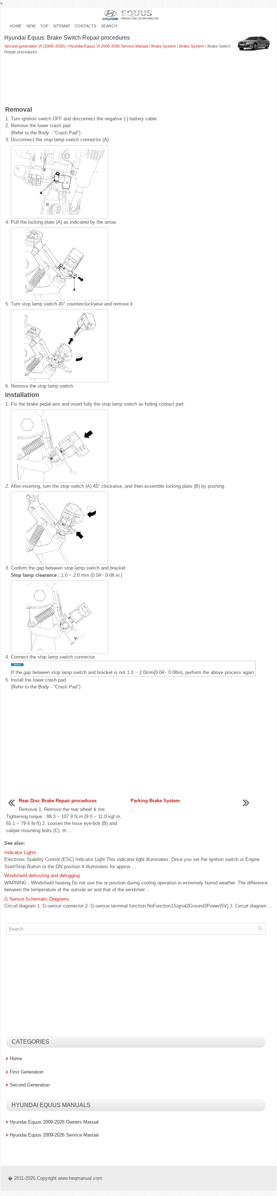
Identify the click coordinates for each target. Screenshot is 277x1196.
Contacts (85, 26)
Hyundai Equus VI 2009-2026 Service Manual (108, 46)
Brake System (163, 46)
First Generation (26, 1072)
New (30, 26)
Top (44, 26)
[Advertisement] (138, 80)
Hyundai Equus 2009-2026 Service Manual (54, 1135)
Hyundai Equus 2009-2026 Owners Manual (54, 1122)
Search (109, 26)
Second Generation (30, 1085)
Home (16, 26)
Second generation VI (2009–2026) (34, 46)
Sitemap (61, 26)
